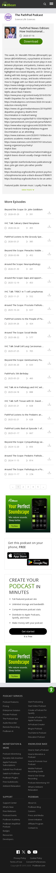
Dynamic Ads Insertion (13, 758)
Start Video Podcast (37, 706)
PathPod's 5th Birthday (16, 373)
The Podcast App (10, 718)
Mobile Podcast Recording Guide (35, 770)
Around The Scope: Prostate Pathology (24, 305)
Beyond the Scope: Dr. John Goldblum (23, 209)
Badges (6, 830)
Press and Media (35, 815)
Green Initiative (35, 819)
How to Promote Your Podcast (37, 763)
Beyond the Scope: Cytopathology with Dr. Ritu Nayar (24, 442)
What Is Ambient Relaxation (35, 788)
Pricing (6, 706)
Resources (8, 835)
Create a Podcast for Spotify (37, 711)
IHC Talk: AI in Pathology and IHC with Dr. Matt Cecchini (24, 387)
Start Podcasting (35, 701)
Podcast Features (11, 702)
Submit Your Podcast (12, 769)
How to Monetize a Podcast (36, 755)
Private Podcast (10, 714)
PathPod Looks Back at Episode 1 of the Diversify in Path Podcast (24, 428)
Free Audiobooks (10, 781)
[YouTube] (36, 853)
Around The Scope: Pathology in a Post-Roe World (24, 469)
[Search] (45, 4)
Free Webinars (9, 811)
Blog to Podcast (35, 728)
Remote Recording (11, 727)
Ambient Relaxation (11, 786)
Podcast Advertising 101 (39, 782)
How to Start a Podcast (38, 750)
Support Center (10, 802)
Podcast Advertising (12, 753)
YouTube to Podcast (37, 732)
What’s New (8, 807)
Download (31, 41)
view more (27, 189)
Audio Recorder (10, 722)
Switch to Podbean (11, 773)
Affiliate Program (35, 823)
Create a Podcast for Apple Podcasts (37, 719)
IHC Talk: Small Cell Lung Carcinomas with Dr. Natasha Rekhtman (24, 346)
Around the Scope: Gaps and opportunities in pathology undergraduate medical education (24, 277)
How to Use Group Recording (36, 777)
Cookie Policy (36, 858)
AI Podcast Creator (36, 724)
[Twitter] (24, 853)
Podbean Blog (34, 807)
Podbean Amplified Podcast (11, 825)
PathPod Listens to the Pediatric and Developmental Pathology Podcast (24, 414)
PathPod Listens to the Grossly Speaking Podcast (24, 236)
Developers (8, 839)
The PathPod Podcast (29, 15)
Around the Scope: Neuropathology (22, 264)
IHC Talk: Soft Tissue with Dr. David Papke (24, 401)
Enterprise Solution (11, 710)
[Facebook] (18, 853)
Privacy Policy (20, 858)
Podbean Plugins (10, 777)
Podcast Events (10, 815)
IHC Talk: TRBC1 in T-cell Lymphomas (23, 291)
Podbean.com (39, 865)
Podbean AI (8, 731)
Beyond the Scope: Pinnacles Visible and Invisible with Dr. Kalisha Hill (24, 250)
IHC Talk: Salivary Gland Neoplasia (21, 223)
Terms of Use (16, 861)
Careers (31, 811)
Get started (28, 631)
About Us (32, 802)
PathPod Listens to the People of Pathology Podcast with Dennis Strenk (24, 318)
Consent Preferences (36, 861)
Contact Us (33, 828)
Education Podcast (36, 737)
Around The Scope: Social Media (20, 332)
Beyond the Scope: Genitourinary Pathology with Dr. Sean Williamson (24, 360)
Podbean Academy (11, 819)
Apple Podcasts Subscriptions (10, 763)
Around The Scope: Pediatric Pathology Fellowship (24, 455)
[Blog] (29, 853)
